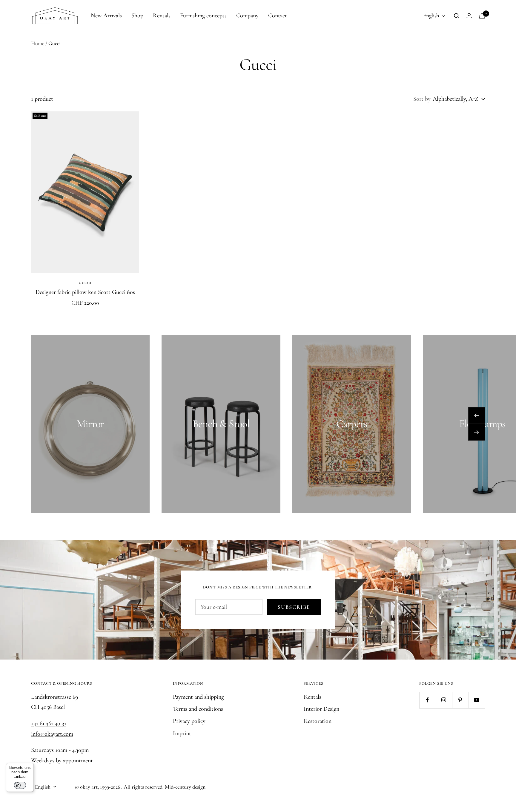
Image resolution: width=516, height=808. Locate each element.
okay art (89, 787)
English (431, 15)
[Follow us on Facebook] (427, 700)
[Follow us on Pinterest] (460, 700)
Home (37, 43)
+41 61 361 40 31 (48, 723)
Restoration (317, 721)
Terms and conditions (198, 708)
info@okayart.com (52, 734)
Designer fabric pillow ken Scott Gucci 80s (85, 292)
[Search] (456, 16)
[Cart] (482, 16)
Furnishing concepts (203, 15)
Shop (137, 15)
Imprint (182, 733)
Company (247, 15)
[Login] (469, 15)
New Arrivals (106, 15)
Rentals (162, 15)
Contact (277, 15)
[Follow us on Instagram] (444, 700)
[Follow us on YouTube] (477, 700)
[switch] (20, 785)
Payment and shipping (198, 696)
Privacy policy (189, 721)
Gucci (85, 283)
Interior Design (321, 708)
